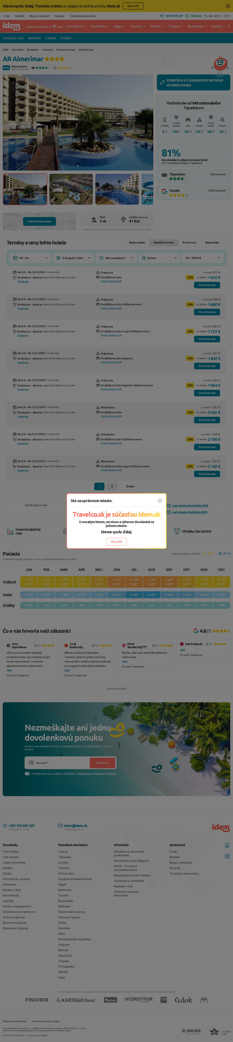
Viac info (116, 541)
